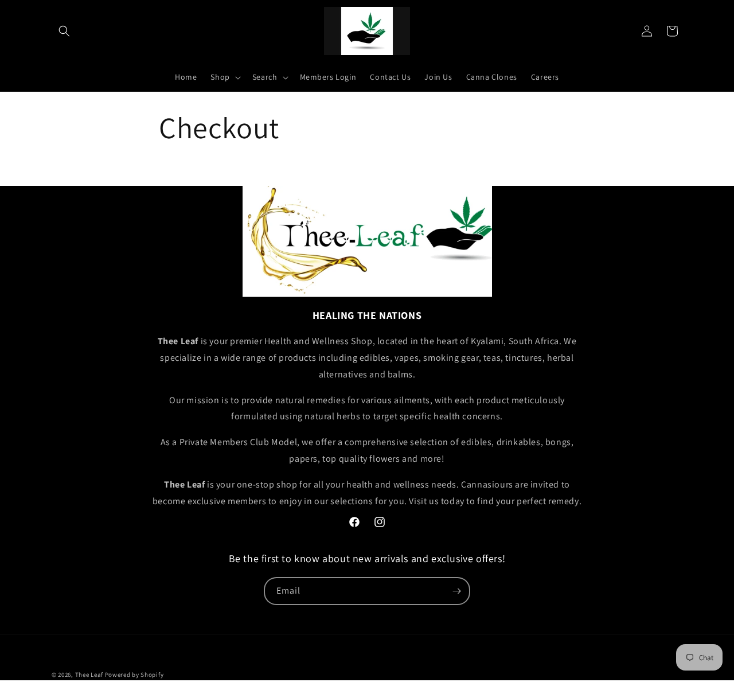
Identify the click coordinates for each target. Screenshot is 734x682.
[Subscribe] (456, 591)
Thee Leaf (89, 675)
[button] (64, 31)
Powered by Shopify (134, 675)
